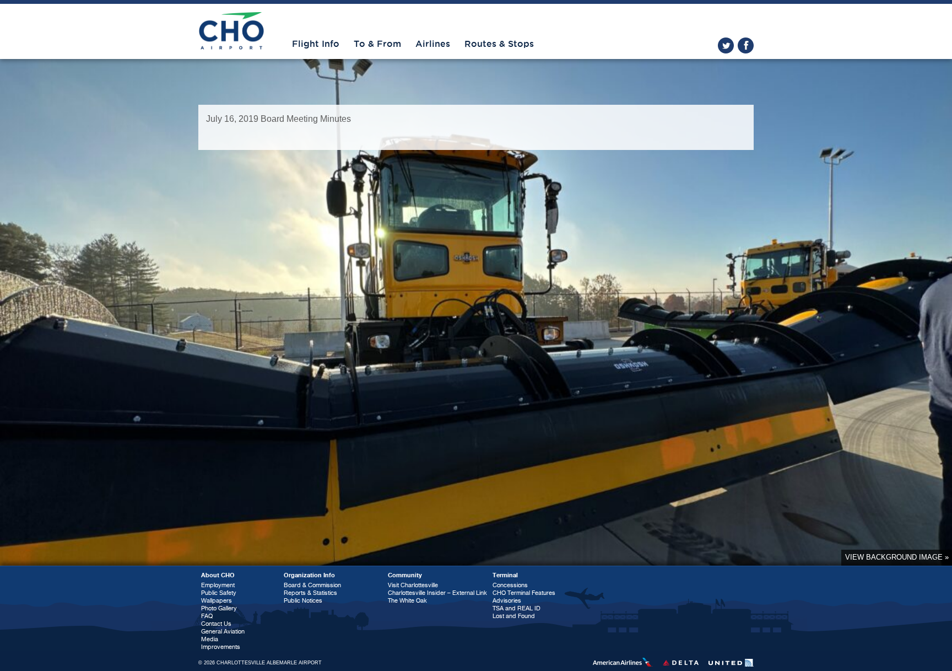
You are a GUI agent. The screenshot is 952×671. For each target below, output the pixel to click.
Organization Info (309, 575)
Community (405, 575)
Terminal (505, 575)
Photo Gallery (219, 608)
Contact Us (216, 624)
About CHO (218, 575)
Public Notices (303, 601)
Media (209, 639)
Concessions (510, 585)
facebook (746, 45)
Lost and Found (514, 616)
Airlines (432, 44)
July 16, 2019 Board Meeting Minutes (278, 119)
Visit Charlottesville (413, 585)
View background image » (897, 557)
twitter (726, 45)
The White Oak (407, 601)
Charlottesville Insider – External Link (437, 593)
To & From (377, 44)
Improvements (220, 647)
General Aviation (223, 632)
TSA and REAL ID (516, 608)
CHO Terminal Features (524, 593)
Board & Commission (312, 585)
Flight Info (315, 44)
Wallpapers (216, 601)
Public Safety (218, 593)
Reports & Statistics (310, 593)
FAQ (207, 616)
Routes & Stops (499, 44)
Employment (218, 585)
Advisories (507, 601)
